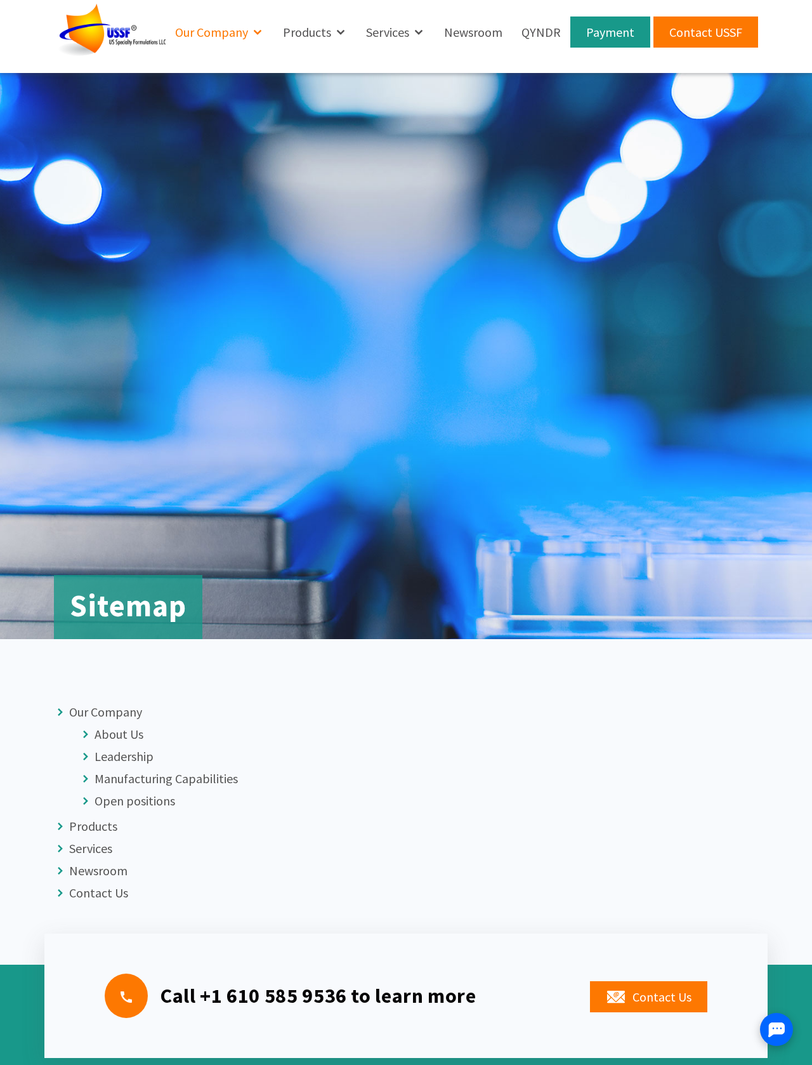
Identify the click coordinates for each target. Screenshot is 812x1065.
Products (307, 32)
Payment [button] (610, 32)
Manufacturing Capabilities (165, 778)
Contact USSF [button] (705, 32)
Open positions (133, 801)
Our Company (211, 32)
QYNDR (541, 32)
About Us (117, 734)
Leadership (123, 756)
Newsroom (473, 32)
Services (387, 32)
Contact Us (97, 893)
